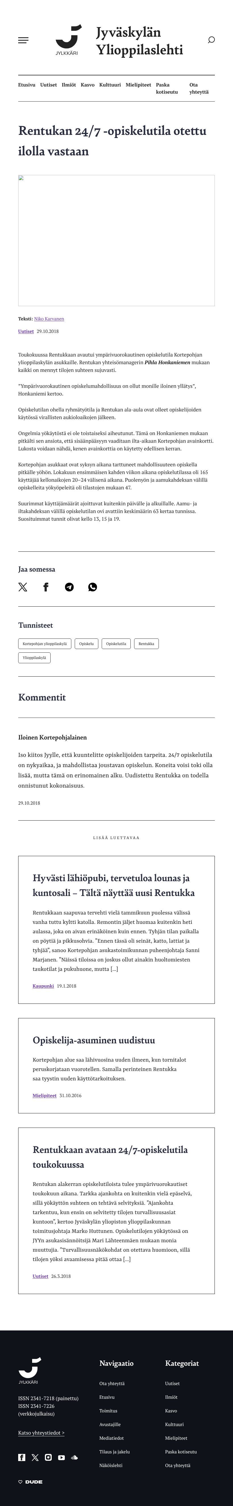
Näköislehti (110, 1465)
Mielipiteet (138, 84)
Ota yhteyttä (199, 88)
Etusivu (27, 84)
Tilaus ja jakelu (114, 1452)
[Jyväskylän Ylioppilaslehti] (30, 1381)
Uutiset (48, 84)
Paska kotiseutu (167, 88)
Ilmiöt (69, 84)
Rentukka (146, 643)
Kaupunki (43, 986)
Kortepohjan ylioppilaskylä (45, 643)
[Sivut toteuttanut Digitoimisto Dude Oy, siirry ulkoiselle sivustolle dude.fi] (30, 1483)
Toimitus (108, 1411)
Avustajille (110, 1424)
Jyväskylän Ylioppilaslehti (139, 40)
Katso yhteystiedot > (41, 1432)
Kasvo (88, 84)
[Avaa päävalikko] (23, 40)
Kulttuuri (110, 84)
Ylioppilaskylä (34, 657)
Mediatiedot (111, 1438)
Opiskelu (86, 643)
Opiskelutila (116, 643)
